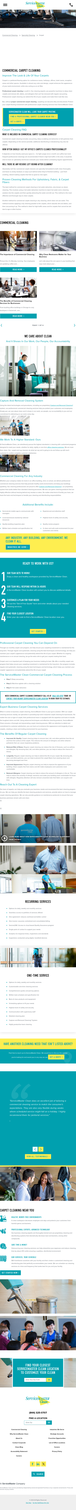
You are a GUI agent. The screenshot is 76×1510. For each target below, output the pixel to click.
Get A (16, 121)
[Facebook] (32, 1464)
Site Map (28, 1503)
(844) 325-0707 (57, 696)
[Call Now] (71, 5)
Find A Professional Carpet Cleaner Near (32, 116)
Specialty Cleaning (28, 35)
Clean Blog (19, 1447)
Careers (57, 1447)
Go (49, 1379)
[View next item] (40, 1149)
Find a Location (38, 1418)
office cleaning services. (55, 447)
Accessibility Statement (19, 1451)
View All (37, 1156)
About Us (19, 1438)
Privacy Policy (57, 1451)
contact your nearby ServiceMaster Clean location (27, 698)
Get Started (10, 1272)
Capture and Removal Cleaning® (61, 405)
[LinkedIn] (38, 1464)
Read (18, 269)
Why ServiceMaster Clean (19, 1434)
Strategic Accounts (57, 1434)
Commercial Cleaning (10, 35)
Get (37, 631)
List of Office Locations (57, 1443)
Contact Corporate (19, 1443)
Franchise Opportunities (57, 1438)
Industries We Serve (57, 1430)
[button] (5, 5)
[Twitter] (43, 1464)
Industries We (17, 547)
